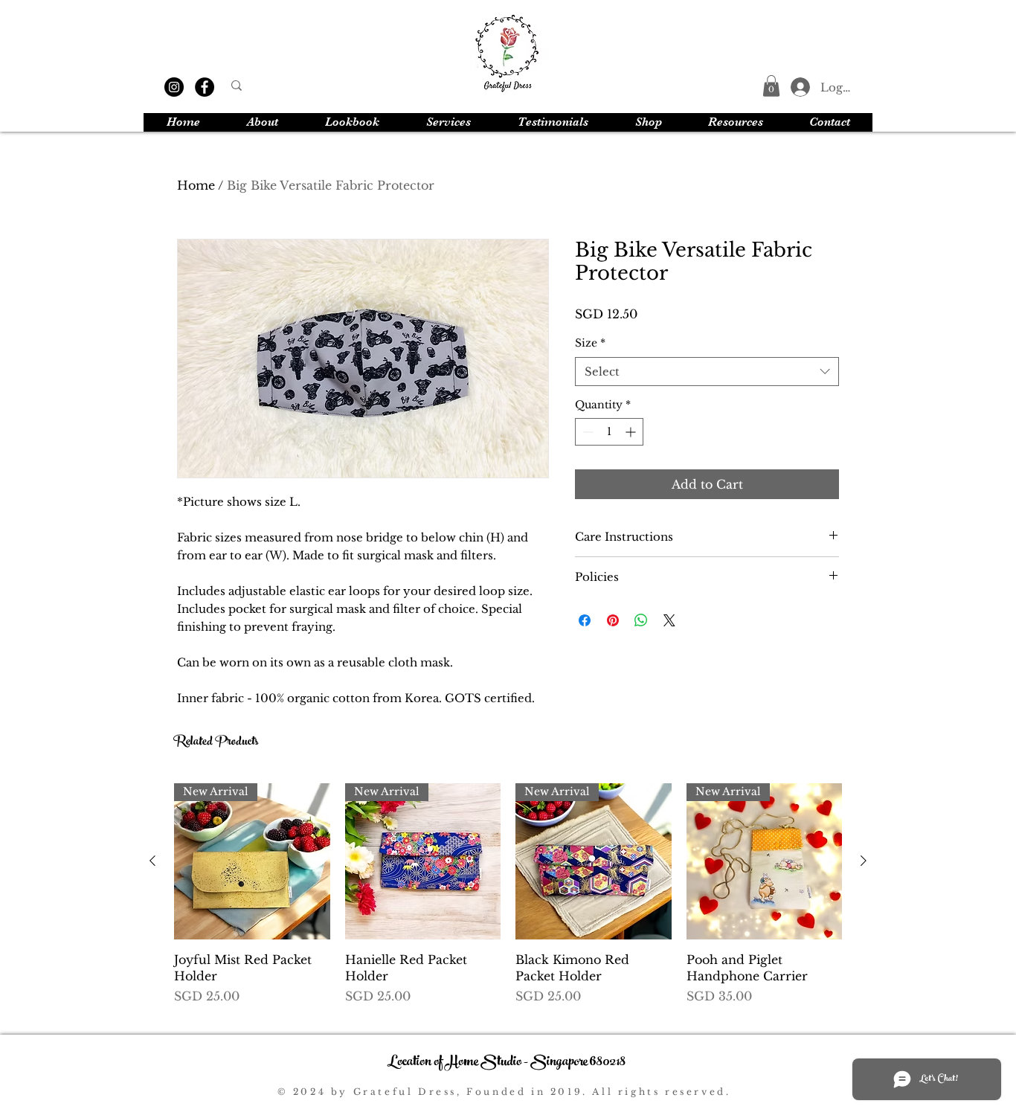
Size (590, 343)
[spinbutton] (609, 432)
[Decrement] (586, 432)
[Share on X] (669, 620)
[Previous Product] (152, 861)
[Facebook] (204, 87)
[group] (508, 903)
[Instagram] (174, 87)
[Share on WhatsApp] (641, 620)
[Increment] (632, 432)
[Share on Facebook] (585, 620)
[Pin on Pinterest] (613, 620)
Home (196, 185)
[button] (771, 86)
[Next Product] (863, 861)
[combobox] (707, 371)
